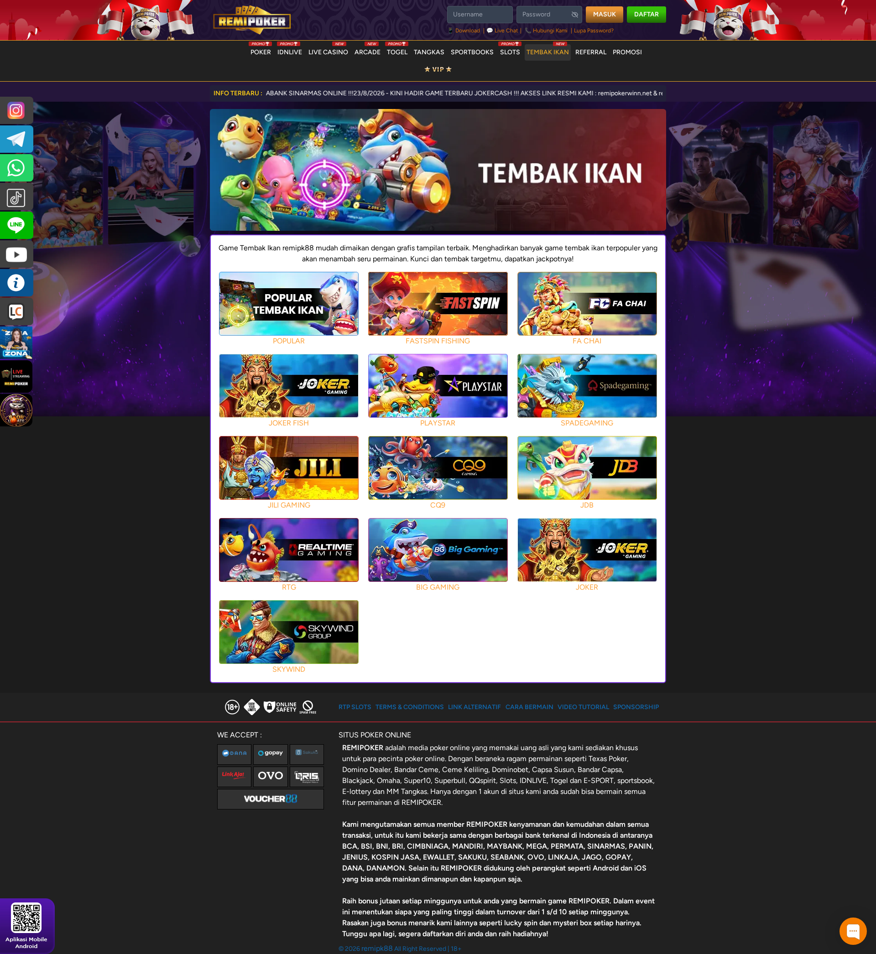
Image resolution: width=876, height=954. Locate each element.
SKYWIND (288, 669)
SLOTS (510, 50)
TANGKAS (429, 52)
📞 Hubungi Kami (546, 30)
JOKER (587, 587)
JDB (587, 505)
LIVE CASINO (328, 50)
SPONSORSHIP (636, 707)
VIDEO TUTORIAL (583, 707)
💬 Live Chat (502, 30)
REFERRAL (590, 52)
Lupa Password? (594, 30)
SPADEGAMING (587, 423)
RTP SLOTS (355, 707)
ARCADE (368, 50)
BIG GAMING (437, 587)
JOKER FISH (289, 423)
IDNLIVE (289, 50)
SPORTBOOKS (472, 52)
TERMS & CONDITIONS (409, 707)
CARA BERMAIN (529, 707)
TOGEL (397, 50)
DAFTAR (646, 14)
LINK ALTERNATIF (474, 707)
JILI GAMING (289, 505)
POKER (260, 50)
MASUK (604, 14)
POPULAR (289, 341)
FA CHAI (587, 341)
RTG (289, 587)
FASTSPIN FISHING (438, 341)
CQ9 (437, 505)
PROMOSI (627, 52)
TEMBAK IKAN (548, 50)
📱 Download (464, 30)
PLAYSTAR (437, 423)
